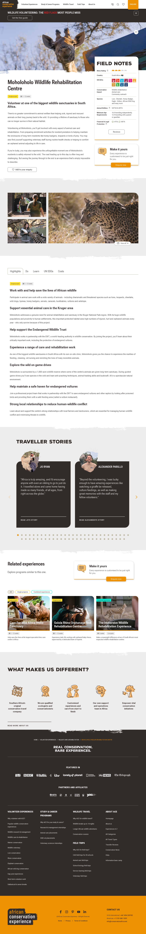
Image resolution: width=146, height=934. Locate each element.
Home (36, 740)
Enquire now (121, 165)
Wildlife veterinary (14, 848)
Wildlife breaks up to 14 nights (83, 824)
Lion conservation (14, 853)
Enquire (133, 4)
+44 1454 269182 (126, 915)
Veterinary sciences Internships (51, 843)
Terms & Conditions (81, 921)
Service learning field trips (82, 871)
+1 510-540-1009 (120, 918)
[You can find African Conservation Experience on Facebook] (61, 913)
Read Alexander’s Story (91, 520)
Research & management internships (53, 828)
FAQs (107, 855)
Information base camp (114, 860)
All (11, 592)
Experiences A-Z (111, 829)
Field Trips (81, 4)
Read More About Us (18, 726)
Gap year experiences (15, 874)
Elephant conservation (15, 863)
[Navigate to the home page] (9, 4)
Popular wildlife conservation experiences (18, 825)
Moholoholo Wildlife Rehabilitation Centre (97, 740)
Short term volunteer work (17, 879)
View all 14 (124, 243)
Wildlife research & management (19, 832)
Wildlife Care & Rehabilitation (68, 740)
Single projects (22, 592)
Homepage (110, 818)
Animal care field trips (80, 860)
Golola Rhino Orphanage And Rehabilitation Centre (72, 624)
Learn (36, 271)
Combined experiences (42, 592)
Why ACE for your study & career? (52, 822)
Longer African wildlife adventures (85, 829)
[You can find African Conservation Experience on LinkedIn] (85, 913)
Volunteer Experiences (29, 4)
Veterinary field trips (80, 876)
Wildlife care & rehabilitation (18, 837)
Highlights (15, 271)
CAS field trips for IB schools (83, 855)
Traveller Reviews (112, 845)
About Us (91, 4)
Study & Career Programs (50, 4)
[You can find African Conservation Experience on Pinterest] (73, 913)
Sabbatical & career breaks (17, 884)
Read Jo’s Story (29, 520)
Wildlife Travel (68, 4)
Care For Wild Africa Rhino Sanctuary (26, 624)
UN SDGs (48, 271)
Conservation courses (80, 834)
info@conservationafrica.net (117, 921)
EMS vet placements (47, 838)
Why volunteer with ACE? (16, 818)
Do (27, 271)
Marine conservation (15, 842)
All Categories (111, 834)
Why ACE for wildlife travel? (82, 818)
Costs (61, 271)
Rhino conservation (14, 858)
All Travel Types (111, 839)
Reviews (116, 132)
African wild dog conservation (18, 869)
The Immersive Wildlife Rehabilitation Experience (114, 624)
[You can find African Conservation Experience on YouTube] (79, 913)
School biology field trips (82, 866)
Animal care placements (48, 833)
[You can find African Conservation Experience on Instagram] (67, 913)
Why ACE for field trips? (81, 850)
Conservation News (112, 850)
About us (109, 824)
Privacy (68, 921)
